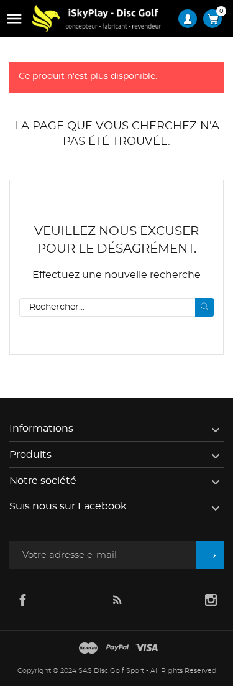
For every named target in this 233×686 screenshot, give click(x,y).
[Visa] (146, 648)
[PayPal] (117, 648)
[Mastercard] (88, 648)
